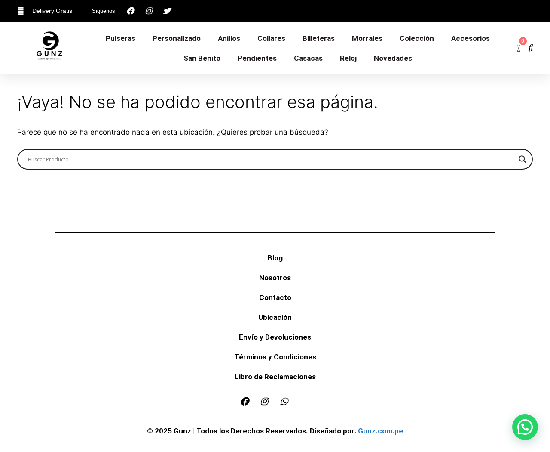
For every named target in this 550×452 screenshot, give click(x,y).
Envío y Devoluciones (275, 337)
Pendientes (257, 58)
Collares (271, 38)
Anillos (229, 38)
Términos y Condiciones (275, 357)
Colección (417, 38)
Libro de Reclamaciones (275, 376)
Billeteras (318, 38)
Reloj (348, 58)
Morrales (367, 38)
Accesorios (470, 38)
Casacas (308, 58)
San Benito (201, 58)
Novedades (393, 58)
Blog (275, 258)
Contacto (275, 297)
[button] (525, 427)
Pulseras (120, 38)
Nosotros (275, 277)
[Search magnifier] (522, 159)
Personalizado (177, 38)
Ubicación (275, 317)
